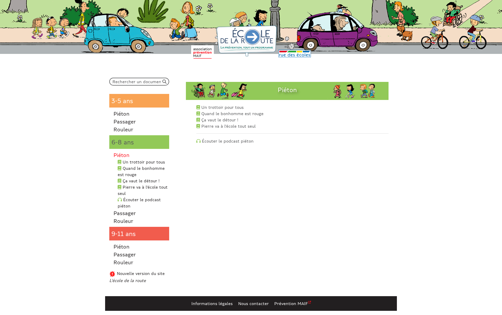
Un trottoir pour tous (143, 161)
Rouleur (123, 129)
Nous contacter (253, 303)
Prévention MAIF (291, 303)
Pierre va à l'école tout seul (143, 190)
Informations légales (212, 303)
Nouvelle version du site (137, 277)
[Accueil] (246, 41)
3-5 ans (122, 100)
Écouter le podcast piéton (139, 202)
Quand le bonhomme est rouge (141, 171)
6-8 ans (122, 142)
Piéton (121, 113)
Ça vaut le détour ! (140, 180)
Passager (124, 121)
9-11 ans (123, 233)
